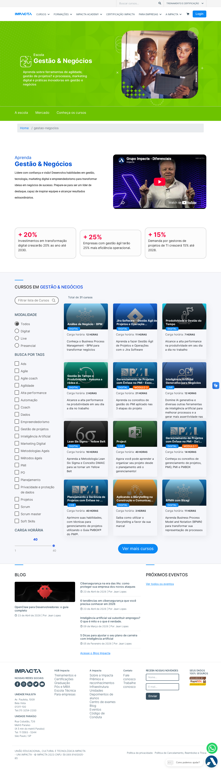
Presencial (28, 346)
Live (24, 338)
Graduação (62, 683)
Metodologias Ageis (35, 451)
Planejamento (31, 480)
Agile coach (29, 378)
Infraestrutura (99, 686)
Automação (29, 400)
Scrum (25, 507)
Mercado (42, 112)
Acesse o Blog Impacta (95, 653)
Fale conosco (129, 677)
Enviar (152, 696)
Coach (25, 407)
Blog (93, 705)
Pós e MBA (62, 686)
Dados (25, 414)
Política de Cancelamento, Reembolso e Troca (180, 752)
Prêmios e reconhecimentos (102, 681)
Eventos (95, 709)
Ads (23, 364)
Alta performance (33, 393)
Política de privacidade (140, 752)
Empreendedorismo (35, 422)
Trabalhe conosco (129, 684)
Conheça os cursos (71, 112)
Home (24, 128)
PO (23, 472)
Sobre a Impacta (101, 675)
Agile (24, 371)
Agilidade (27, 385)
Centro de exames (103, 702)
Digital (25, 331)
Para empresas (64, 694)
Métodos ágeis (31, 458)
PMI (23, 465)
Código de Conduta (97, 715)
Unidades (96, 690)
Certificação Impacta (120, 14)
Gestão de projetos (35, 429)
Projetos (27, 499)
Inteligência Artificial (35, 436)
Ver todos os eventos (160, 584)
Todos (25, 324)
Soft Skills (28, 521)
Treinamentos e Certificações (65, 677)
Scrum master (31, 514)
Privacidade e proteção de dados (37, 489)
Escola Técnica (65, 690)
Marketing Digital (33, 443)
